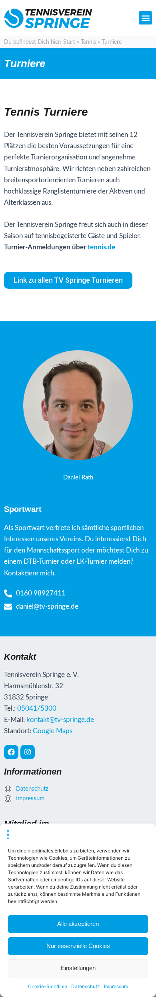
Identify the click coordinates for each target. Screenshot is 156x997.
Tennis (88, 42)
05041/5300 (36, 708)
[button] (145, 17)
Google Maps (52, 731)
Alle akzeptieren (78, 923)
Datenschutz (85, 986)
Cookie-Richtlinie (47, 986)
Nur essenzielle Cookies (78, 945)
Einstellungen (78, 967)
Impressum (116, 986)
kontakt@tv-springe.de (60, 719)
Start (69, 42)
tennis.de (101, 247)
